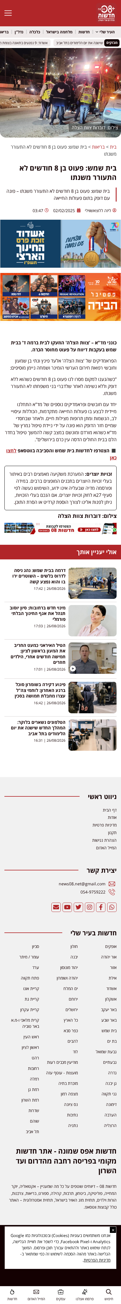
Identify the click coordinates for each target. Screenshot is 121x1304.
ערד (35, 967)
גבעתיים (110, 1062)
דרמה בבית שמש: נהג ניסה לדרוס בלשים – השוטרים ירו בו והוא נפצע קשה (38, 576)
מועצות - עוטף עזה (62, 1073)
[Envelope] (56, 907)
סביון (35, 946)
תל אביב (32, 1131)
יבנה (74, 957)
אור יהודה (109, 957)
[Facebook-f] (100, 907)
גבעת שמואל (106, 1051)
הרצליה (110, 1125)
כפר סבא (71, 1030)
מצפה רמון (69, 1094)
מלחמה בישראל (59, 32)
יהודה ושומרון (67, 978)
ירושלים (71, 1009)
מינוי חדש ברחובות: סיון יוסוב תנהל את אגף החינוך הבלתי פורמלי (37, 613)
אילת (113, 978)
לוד (75, 1051)
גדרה (112, 1073)
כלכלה (34, 32)
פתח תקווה (30, 978)
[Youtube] (67, 907)
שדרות (33, 1110)
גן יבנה (111, 1083)
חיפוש (109, 1298)
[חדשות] (12, 1292)
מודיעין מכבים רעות (62, 1062)
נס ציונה (71, 1104)
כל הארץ (71, 1020)
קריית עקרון (29, 1009)
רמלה (34, 1079)
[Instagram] (89, 907)
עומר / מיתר (29, 957)
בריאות (98, 147)
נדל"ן (19, 32)
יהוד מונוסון (69, 967)
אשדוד (111, 988)
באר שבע (109, 1020)
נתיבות (72, 1115)
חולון (74, 946)
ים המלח (70, 988)
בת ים (112, 1041)
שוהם (34, 1121)
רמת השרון (30, 1100)
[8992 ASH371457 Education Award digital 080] (60, 266)
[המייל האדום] (36, 1292)
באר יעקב (109, 1009)
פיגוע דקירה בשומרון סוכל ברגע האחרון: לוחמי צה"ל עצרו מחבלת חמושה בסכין (40, 690)
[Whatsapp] (112, 907)
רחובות (33, 1068)
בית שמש (109, 1030)
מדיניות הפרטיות (97, 1260)
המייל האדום (36, 1298)
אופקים (111, 946)
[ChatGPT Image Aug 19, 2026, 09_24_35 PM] (60, 532)
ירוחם (73, 999)
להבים (73, 1041)
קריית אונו (31, 988)
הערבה (111, 1115)
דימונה (111, 1104)
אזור (113, 967)
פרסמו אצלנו (85, 1298)
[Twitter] (78, 907)
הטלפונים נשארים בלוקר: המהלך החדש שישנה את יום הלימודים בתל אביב (38, 727)
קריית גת (32, 999)
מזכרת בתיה (68, 1083)
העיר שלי (107, 32)
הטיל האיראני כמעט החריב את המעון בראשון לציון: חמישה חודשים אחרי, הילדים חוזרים (38, 653)
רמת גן (33, 1089)
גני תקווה (109, 1094)
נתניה (73, 1125)
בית (113, 147)
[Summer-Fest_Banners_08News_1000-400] (60, 319)
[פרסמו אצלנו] (85, 1292)
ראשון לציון (30, 1047)
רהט (35, 1058)
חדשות (84, 32)
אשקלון (111, 999)
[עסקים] (60, 1292)
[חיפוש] (109, 1292)
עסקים (60, 1298)
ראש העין (31, 1037)
